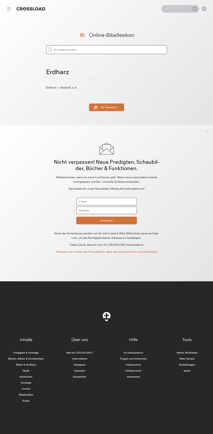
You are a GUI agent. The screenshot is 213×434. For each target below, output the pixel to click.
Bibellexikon (26, 394)
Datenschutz (133, 364)
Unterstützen (79, 358)
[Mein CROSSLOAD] (204, 9)
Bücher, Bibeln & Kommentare (26, 358)
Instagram (80, 364)
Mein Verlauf (187, 358)
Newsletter (79, 376)
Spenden (79, 370)
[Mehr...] (9, 9)
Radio (25, 400)
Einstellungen (187, 364)
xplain (187, 370)
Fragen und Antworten (133, 358)
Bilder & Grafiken (26, 364)
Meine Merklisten (187, 352)
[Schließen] (206, 131)
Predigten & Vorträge (26, 352)
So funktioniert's (133, 352)
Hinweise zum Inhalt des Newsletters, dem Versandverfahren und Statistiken (107, 252)
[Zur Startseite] (31, 9)
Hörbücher (26, 376)
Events (26, 388)
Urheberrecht (133, 370)
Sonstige (26, 382)
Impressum (133, 376)
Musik (25, 370)
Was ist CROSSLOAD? (79, 352)
